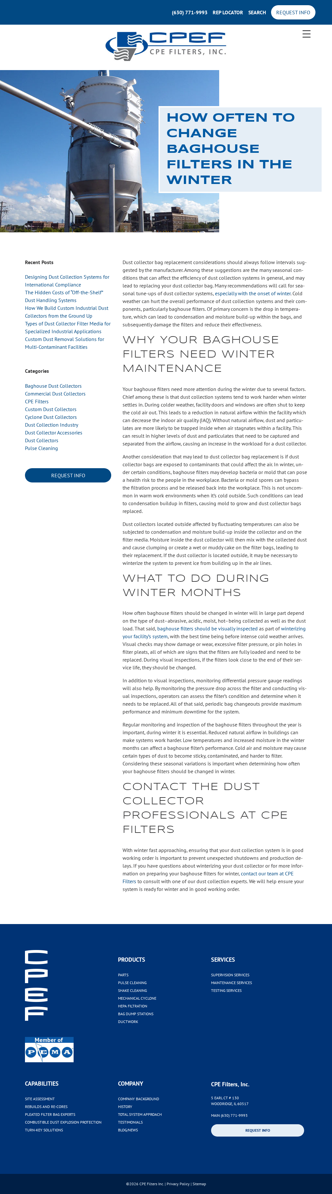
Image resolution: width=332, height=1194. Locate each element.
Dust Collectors (41, 440)
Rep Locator (228, 12)
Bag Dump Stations (135, 1013)
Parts (123, 974)
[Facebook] (218, 1144)
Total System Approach (140, 1114)
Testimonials (130, 1122)
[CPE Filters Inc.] (166, 47)
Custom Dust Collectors (51, 409)
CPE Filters (37, 401)
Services (223, 959)
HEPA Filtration (132, 1006)
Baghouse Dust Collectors (53, 386)
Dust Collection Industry (51, 424)
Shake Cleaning (132, 990)
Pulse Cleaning (41, 448)
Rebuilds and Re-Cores (46, 1106)
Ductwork (128, 1021)
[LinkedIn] (213, 1144)
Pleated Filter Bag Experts (50, 1114)
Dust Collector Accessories (53, 432)
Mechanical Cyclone (137, 998)
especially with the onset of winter (252, 293)
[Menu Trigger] (306, 34)
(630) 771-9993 (190, 12)
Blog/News (128, 1129)
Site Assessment (40, 1098)
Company (130, 1083)
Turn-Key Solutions (44, 1129)
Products (131, 959)
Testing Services (226, 990)
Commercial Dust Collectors (55, 393)
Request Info (293, 12)
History (125, 1106)
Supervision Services (230, 974)
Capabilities (42, 1083)
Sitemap (199, 1183)
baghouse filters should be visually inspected (207, 628)
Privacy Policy (178, 1183)
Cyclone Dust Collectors (51, 417)
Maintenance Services (231, 982)
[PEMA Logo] (71, 1042)
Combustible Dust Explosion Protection (63, 1122)
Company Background (138, 1098)
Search (257, 12)
